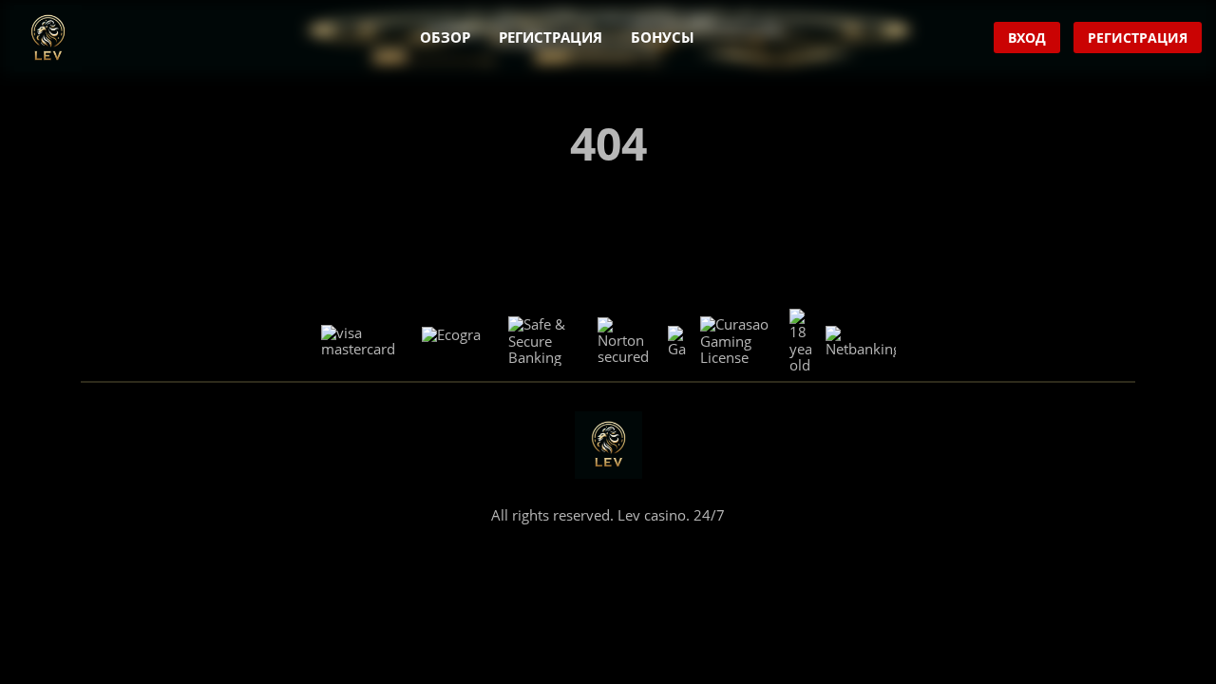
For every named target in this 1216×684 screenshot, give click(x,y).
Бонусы (662, 37)
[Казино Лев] (48, 38)
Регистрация (550, 37)
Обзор (445, 37)
